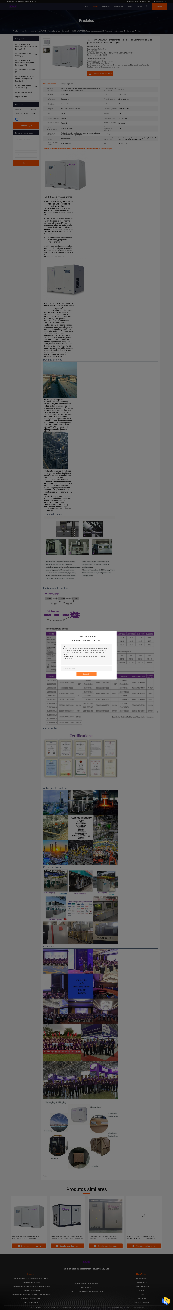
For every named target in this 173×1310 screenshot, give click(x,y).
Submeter (86, 674)
